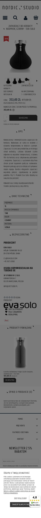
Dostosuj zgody (20, 498)
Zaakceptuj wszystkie (20, 504)
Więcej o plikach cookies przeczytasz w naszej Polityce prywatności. (19, 492)
